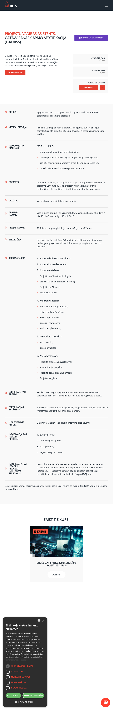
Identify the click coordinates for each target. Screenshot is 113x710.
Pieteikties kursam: (96, 82)
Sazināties (88, 87)
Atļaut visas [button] (13, 695)
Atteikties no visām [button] (33, 695)
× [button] (43, 621)
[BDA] (11, 4)
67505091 (84, 485)
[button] (25, 702)
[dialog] (25, 662)
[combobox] (39, 620)
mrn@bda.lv (43, 474)
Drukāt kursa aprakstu (92, 37)
